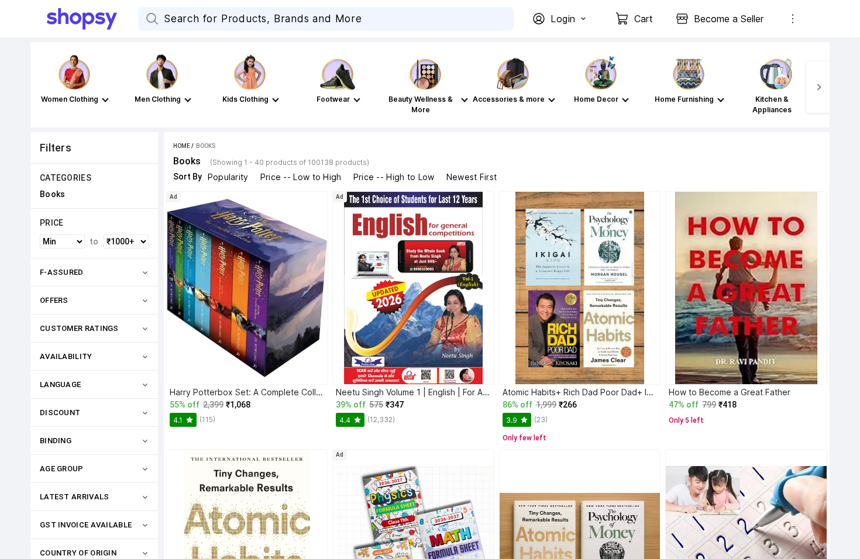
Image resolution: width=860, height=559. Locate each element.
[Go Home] (92, 18)
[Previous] (42, 87)
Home (181, 146)
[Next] (818, 87)
